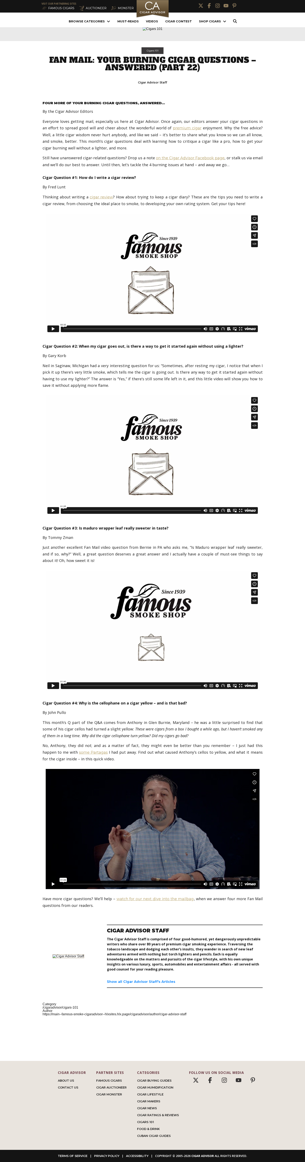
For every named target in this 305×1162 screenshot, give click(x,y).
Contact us (68, 1087)
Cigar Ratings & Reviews (158, 1115)
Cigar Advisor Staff (152, 82)
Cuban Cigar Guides (154, 1136)
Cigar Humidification (155, 1087)
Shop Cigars (210, 21)
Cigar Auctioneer (111, 1087)
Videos (152, 21)
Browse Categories (87, 21)
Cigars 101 (152, 50)
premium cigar (187, 128)
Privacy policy (106, 1156)
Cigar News (147, 1108)
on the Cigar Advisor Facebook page (190, 158)
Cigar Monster (109, 1094)
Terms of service (72, 1156)
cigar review (101, 197)
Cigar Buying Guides (154, 1080)
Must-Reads (128, 21)
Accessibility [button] (137, 1156)
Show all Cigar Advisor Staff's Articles (141, 982)
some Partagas (93, 752)
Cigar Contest (178, 21)
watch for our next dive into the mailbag (155, 899)
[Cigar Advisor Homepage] (152, 17)
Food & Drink (148, 1129)
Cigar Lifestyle (150, 1094)
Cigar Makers (148, 1101)
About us (66, 1080)
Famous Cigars (109, 1080)
